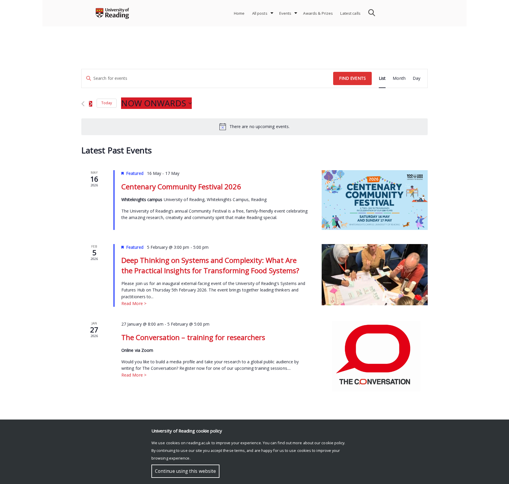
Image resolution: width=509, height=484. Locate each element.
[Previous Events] (83, 104)
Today (106, 102)
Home (239, 13)
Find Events (352, 78)
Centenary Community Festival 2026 (181, 186)
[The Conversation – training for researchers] (375, 356)
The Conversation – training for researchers (193, 337)
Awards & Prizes (318, 13)
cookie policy (332, 442)
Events (285, 13)
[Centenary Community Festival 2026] (375, 200)
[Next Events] (90, 104)
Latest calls (350, 13)
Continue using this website (185, 471)
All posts (259, 13)
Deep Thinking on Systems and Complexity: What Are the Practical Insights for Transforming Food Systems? (210, 265)
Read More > (133, 303)
